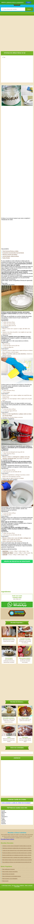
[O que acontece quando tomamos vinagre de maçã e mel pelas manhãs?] (25, 651)
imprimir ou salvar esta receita (17, 613)
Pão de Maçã (25, 737)
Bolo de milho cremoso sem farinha (10, 871)
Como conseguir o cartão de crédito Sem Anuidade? (16, 802)
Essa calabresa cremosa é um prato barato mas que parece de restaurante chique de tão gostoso (17, 862)
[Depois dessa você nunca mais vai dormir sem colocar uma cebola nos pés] (9, 631)
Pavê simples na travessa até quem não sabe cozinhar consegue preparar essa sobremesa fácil (9, 717)
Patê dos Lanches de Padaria (9, 254)
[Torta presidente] (9, 651)
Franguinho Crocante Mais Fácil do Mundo (13, 252)
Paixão (8, 737)
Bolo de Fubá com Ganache (8, 873)
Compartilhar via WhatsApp (17, 604)
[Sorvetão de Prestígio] (25, 631)
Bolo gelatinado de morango (8, 869)
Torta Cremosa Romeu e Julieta (10, 251)
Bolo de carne (5, 880)
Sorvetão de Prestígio (25, 638)
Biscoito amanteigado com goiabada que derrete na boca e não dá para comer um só (17, 855)
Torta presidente (9, 658)
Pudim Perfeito (6, 257)
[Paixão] (9, 730)
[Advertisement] (17, 32)
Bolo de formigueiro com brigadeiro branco (11, 876)
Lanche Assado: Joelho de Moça (10, 256)
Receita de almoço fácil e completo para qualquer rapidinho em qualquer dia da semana (17, 857)
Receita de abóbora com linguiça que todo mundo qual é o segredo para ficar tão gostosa (17, 852)
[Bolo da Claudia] (25, 711)
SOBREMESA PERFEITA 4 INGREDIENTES (15, 2)
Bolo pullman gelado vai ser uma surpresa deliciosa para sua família (17, 859)
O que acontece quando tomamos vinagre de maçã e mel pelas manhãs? (25, 658)
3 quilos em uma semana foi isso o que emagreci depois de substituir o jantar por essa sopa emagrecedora (17, 850)
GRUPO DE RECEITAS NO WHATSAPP (17, 561)
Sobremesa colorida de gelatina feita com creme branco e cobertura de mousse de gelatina (17, 848)
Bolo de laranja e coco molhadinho (9, 878)
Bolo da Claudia (25, 717)
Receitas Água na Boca (7, 839)
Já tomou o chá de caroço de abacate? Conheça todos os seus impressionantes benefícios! (17, 845)
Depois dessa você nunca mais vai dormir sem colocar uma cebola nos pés (9, 638)
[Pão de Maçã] (25, 730)
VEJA (28, 2)
